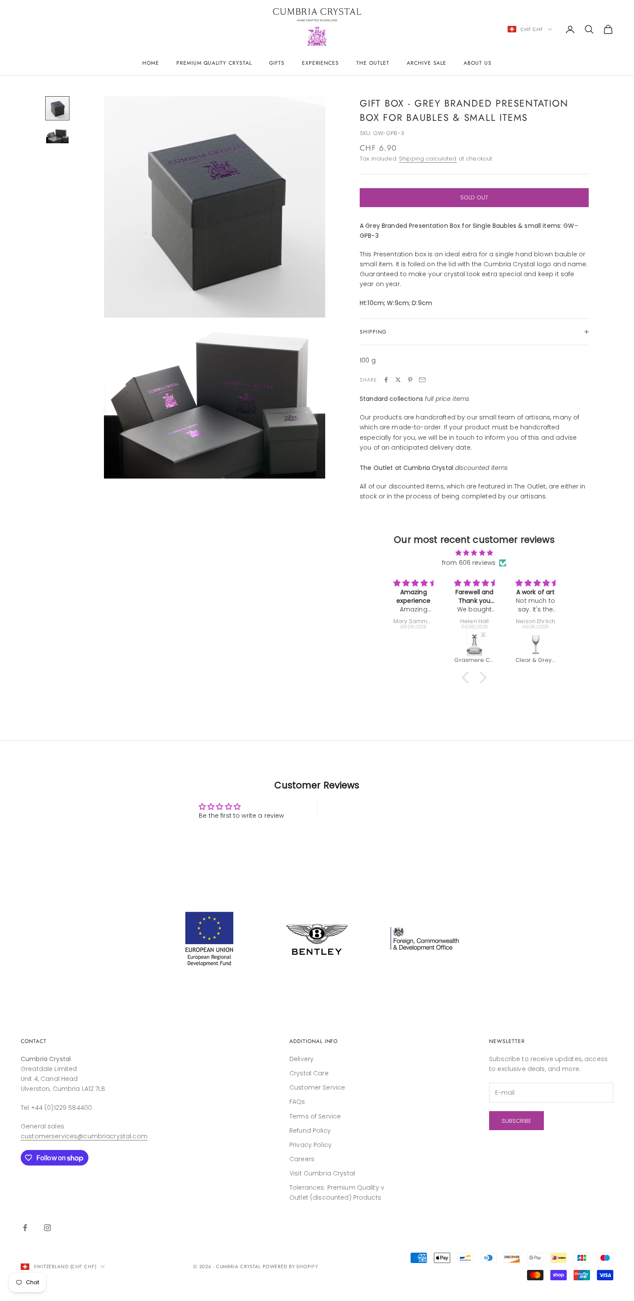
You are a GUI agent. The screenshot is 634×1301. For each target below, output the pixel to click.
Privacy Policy (310, 1144)
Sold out (474, 197)
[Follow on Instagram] (47, 1227)
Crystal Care (309, 1073)
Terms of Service (315, 1116)
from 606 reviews (469, 562)
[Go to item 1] (57, 108)
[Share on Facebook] (386, 379)
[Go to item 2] (57, 135)
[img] (474, 553)
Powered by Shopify (290, 1266)
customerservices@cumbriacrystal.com (84, 1136)
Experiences (320, 63)
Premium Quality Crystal (214, 63)
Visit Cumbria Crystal (322, 1173)
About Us (478, 63)
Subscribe (516, 1121)
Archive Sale (427, 63)
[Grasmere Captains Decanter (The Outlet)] (474, 644)
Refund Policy (310, 1130)
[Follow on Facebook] (25, 1227)
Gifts (277, 63)
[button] (467, 677)
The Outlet (372, 63)
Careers (301, 1159)
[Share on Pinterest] (410, 379)
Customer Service (317, 1087)
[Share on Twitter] (398, 379)
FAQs (297, 1101)
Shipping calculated (428, 158)
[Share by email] (422, 379)
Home (150, 63)
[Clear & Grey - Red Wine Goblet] (535, 644)
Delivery (301, 1059)
